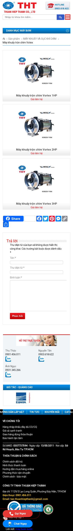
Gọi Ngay (20, 513)
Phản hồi (17, 316)
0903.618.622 (46, 354)
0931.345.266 (13, 370)
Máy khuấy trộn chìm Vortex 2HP (36, 149)
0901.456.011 (13, 354)
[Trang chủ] (5, 39)
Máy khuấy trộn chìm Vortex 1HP (36, 95)
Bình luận (16, 277)
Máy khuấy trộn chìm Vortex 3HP (36, 203)
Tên (13, 258)
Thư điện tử (17, 267)
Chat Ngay (20, 523)
